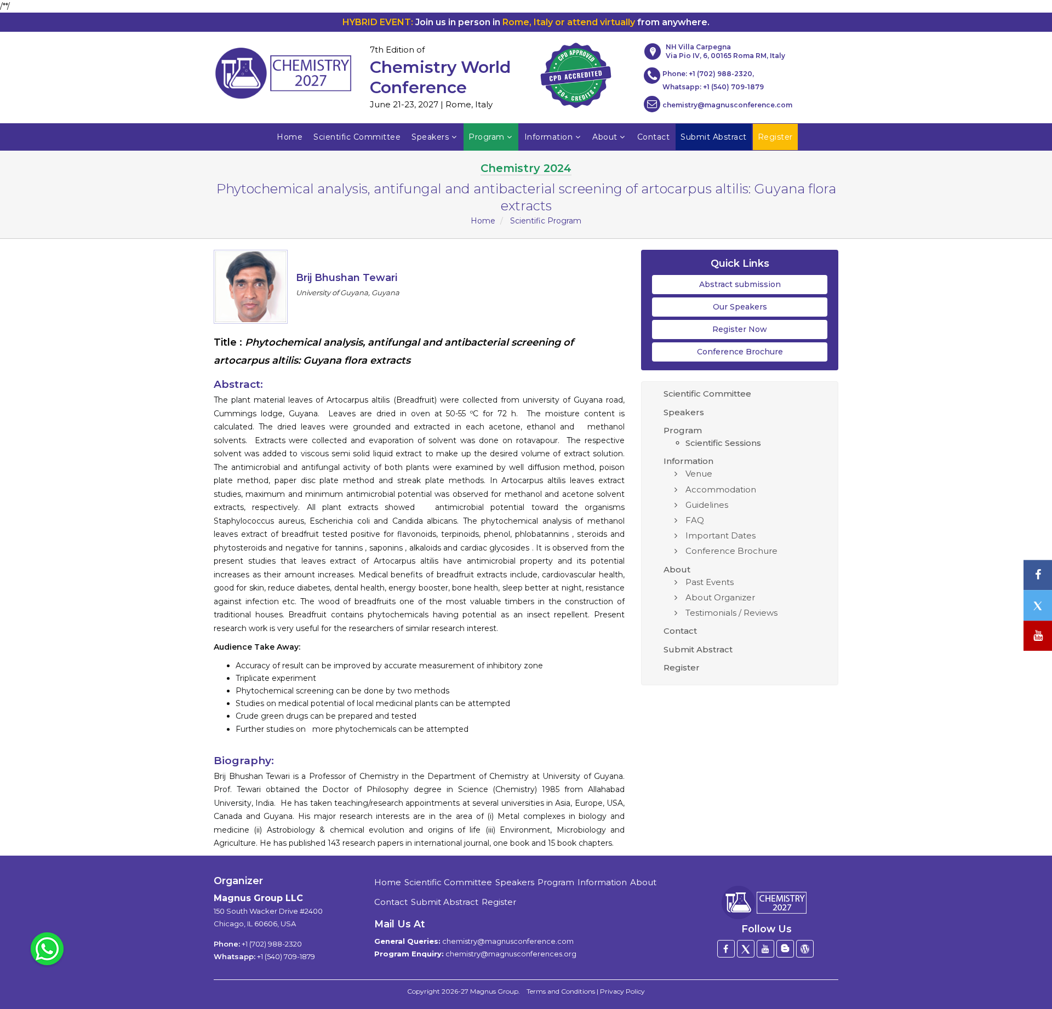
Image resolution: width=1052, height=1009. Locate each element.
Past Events (709, 582)
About (605, 137)
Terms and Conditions (561, 991)
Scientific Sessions (723, 443)
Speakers (430, 137)
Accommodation (720, 489)
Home (289, 137)
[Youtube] (765, 949)
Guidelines (706, 505)
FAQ (694, 520)
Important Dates (720, 535)
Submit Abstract (698, 649)
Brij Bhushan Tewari (346, 278)
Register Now (739, 329)
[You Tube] (1038, 636)
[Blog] (785, 949)
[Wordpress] (805, 949)
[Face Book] (726, 949)
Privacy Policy (622, 991)
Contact (653, 137)
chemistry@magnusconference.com (727, 105)
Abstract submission (740, 284)
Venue (698, 473)
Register (682, 667)
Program (486, 137)
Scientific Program (545, 221)
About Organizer (720, 597)
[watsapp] (47, 948)
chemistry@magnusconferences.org (510, 953)
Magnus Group (494, 991)
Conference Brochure (740, 352)
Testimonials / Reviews (731, 612)
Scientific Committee (357, 137)
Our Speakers (740, 307)
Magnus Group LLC (258, 898)
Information (548, 137)
